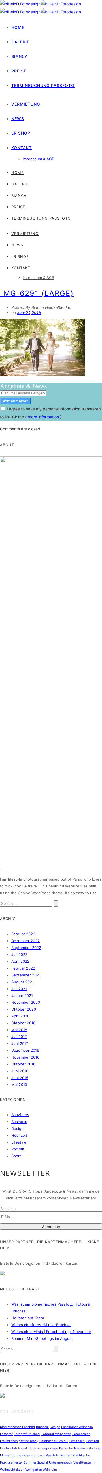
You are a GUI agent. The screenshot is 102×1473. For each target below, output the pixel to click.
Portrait (17, 1149)
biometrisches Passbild (17, 1427)
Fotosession (81, 1434)
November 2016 (25, 1057)
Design (17, 1128)
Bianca (19, 56)
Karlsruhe (66, 1448)
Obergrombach (33, 1455)
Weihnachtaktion (12, 1470)
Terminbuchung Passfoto (43, 85)
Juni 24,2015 (29, 312)
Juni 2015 (19, 1077)
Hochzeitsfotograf (13, 1448)
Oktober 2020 (23, 1009)
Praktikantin (81, 1455)
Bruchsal (42, 1427)
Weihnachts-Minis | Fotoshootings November (51, 1331)
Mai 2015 (19, 1084)
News (17, 118)
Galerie (20, 41)
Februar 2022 (23, 968)
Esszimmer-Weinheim (77, 1427)
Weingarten (34, 1470)
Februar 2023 (23, 934)
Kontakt (21, 147)
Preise (18, 70)
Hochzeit (19, 1135)
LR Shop (20, 133)
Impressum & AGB (38, 159)
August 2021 (22, 982)
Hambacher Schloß (53, 1441)
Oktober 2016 (23, 1064)
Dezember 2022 (25, 940)
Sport (16, 1156)
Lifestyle (18, 1142)
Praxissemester (11, 1462)
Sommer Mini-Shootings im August (42, 1338)
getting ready (28, 1441)
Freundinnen (9, 1441)
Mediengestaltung (87, 1448)
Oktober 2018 (23, 1023)
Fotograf (6, 1434)
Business (19, 1121)
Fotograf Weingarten (56, 1434)
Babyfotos (20, 1114)
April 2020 (20, 1016)
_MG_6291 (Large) (37, 293)
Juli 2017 (19, 1036)
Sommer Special (36, 1462)
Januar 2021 (22, 995)
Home (17, 27)
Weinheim (50, 1470)
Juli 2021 (19, 988)
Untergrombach (60, 1462)
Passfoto (52, 1455)
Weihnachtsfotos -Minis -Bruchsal (41, 1324)
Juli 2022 (19, 954)
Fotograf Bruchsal (27, 1434)
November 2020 (25, 1002)
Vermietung (25, 104)
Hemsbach (77, 1441)
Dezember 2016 (25, 1050)
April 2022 (20, 961)
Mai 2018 (19, 1029)
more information (43, 416)
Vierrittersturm (84, 1462)
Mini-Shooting (10, 1455)
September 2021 (26, 975)
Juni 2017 (19, 1043)
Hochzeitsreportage (43, 1448)
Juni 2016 (19, 1071)
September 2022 (26, 947)
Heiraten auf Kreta (27, 1318)
